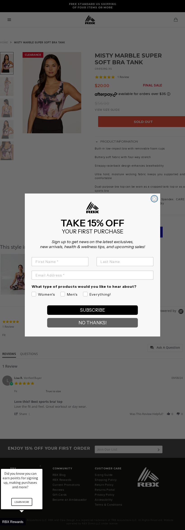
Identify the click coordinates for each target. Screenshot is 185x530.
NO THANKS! (93, 322)
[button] (27, 521)
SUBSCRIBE (92, 310)
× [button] (40, 466)
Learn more (21, 502)
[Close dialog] (154, 198)
